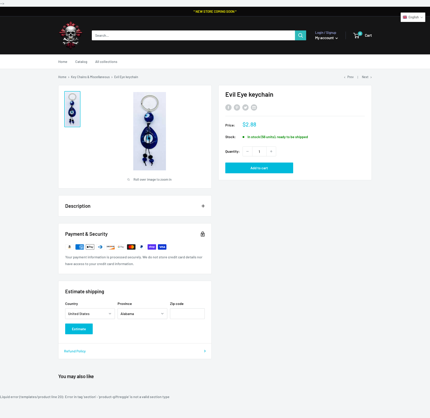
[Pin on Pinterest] (237, 107)
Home (62, 61)
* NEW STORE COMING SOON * (215, 11)
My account (324, 37)
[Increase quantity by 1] (271, 151)
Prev (350, 77)
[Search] (300, 35)
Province (125, 303)
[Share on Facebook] (228, 107)
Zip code (177, 303)
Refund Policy (75, 351)
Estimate (79, 329)
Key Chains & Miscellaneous (90, 77)
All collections (106, 61)
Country (71, 303)
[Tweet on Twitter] (245, 107)
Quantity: (232, 151)
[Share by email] (254, 107)
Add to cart (259, 168)
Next (365, 77)
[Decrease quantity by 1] (247, 151)
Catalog (81, 61)
